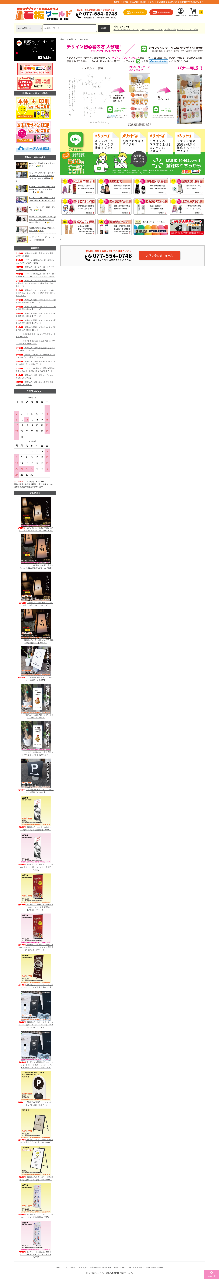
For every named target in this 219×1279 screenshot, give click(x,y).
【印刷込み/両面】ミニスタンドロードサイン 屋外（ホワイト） (38, 1103)
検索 (104, 28)
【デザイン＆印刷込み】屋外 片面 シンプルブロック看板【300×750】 (36, 342)
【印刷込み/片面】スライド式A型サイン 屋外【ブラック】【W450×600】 (36, 1141)
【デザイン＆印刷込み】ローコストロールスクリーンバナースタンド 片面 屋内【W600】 (36, 275)
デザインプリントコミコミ (126, 29)
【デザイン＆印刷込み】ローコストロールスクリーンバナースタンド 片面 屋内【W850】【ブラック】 (35, 947)
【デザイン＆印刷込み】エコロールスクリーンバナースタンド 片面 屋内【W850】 (36, 1254)
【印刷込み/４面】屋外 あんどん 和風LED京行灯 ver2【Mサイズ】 (37, 604)
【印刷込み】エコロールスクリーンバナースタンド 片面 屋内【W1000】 (36, 986)
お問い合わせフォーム (159, 255)
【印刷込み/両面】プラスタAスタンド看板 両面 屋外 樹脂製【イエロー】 (36, 301)
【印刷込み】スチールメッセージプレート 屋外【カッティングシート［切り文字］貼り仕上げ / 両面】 (36, 293)
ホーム (58, 1267)
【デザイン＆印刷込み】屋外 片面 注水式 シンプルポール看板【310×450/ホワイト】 (35, 369)
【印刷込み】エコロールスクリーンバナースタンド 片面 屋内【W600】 (36, 828)
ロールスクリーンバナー (151, 29)
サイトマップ (138, 1267)
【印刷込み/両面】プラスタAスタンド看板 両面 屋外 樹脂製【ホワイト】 (36, 321)
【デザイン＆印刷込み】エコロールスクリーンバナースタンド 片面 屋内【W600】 (36, 867)
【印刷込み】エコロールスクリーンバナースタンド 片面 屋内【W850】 (36, 1215)
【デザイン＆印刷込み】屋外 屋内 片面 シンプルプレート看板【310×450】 (35, 355)
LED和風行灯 (170, 29)
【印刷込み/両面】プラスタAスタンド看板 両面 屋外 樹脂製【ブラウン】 (36, 308)
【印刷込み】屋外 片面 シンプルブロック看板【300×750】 (38, 716)
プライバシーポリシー (122, 1267)
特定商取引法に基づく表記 (100, 1267)
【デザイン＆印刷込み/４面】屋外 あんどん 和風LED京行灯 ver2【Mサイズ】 (36, 529)
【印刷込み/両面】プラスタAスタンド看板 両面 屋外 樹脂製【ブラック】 (36, 314)
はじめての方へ (69, 1267)
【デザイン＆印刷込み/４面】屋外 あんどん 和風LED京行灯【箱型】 (35, 261)
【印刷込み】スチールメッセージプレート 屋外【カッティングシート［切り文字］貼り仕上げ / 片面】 (36, 283)
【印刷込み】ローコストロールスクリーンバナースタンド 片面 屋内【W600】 (36, 268)
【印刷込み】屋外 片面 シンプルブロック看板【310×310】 (40, 791)
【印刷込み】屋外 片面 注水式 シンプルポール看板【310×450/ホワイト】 (35, 362)
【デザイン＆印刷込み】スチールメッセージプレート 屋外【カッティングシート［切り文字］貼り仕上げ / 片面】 (36, 1065)
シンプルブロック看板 (187, 29)
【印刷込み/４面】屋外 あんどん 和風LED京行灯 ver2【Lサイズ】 (38, 641)
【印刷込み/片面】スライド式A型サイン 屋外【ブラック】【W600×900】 (36, 1178)
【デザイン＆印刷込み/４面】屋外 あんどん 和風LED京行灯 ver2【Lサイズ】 (36, 566)
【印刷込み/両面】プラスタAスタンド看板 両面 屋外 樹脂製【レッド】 (36, 328)
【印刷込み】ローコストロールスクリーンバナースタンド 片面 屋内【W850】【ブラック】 (37, 907)
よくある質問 (82, 1267)
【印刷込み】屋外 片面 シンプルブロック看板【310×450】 (40, 678)
